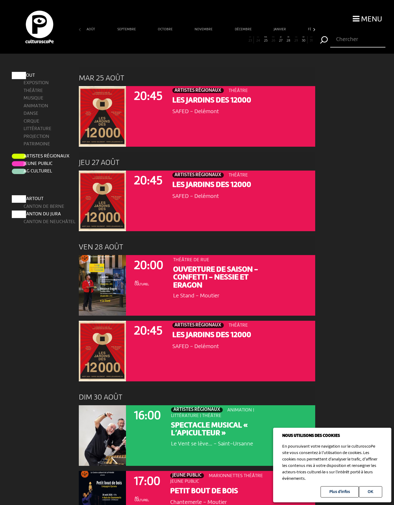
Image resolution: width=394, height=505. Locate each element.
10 (151, 39)
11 (159, 39)
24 (258, 39)
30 (303, 39)
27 (281, 39)
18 (212, 39)
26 (273, 39)
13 (174, 39)
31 (311, 39)
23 (250, 39)
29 (296, 39)
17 (204, 39)
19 (219, 39)
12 (166, 39)
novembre (204, 29)
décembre (243, 29)
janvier (280, 29)
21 (235, 39)
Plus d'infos (339, 492)
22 (243, 39)
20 (227, 39)
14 (181, 39)
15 (189, 39)
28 (288, 39)
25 (265, 39)
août (91, 29)
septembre (127, 29)
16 (197, 39)
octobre (165, 29)
